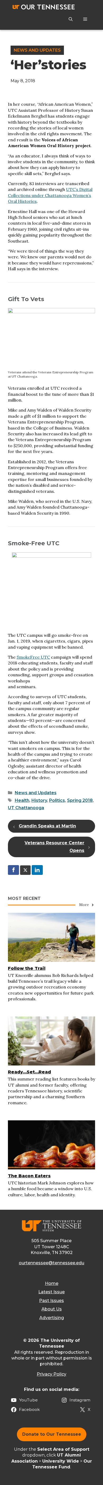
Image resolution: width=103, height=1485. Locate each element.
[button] (70, 19)
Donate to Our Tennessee (51, 1434)
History (39, 800)
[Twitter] (25, 870)
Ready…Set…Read (29, 1071)
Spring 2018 (80, 800)
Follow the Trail (26, 968)
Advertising (51, 1317)
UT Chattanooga (26, 807)
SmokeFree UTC (33, 657)
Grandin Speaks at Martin (47, 825)
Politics (57, 800)
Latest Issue (51, 1291)
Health (22, 800)
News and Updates (37, 50)
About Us (51, 1309)
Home (51, 1283)
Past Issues (51, 1300)
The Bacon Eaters (29, 1175)
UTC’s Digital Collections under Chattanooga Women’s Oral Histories (50, 195)
